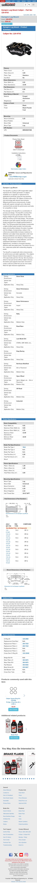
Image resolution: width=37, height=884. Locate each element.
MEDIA (24, 1)
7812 (24, 447)
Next (32, 763)
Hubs (20, 819)
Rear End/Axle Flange (9, 816)
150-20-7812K (8, 535)
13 (29, 778)
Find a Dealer (22, 839)
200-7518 (25, 643)
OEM (18, 1)
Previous (5, 763)
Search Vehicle (7, 811)
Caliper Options (6, 24)
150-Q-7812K (8, 562)
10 (22, 778)
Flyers (20, 795)
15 (33, 778)
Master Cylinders (23, 821)
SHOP (34, 1)
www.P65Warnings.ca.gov (18, 176)
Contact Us (6, 792)
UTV (13, 1)
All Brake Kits (6, 819)
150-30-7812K (8, 546)
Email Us (21, 845)
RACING (8, 1)
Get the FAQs (6, 832)
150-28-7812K (8, 543)
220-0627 (25, 667)
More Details (13, 709)
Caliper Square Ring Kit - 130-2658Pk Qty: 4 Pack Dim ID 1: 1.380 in (13, 701)
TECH (29, 1)
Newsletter (6, 800)
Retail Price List (23, 800)
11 (25, 778)
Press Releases (23, 798)
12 (27, 778)
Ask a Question (22, 842)
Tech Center (6, 839)
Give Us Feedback (8, 795)
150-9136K (8, 531)
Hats (20, 816)
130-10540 (26, 653)
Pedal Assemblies (23, 824)
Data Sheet (21, 792)
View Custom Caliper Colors (18, 169)
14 (31, 778)
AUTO (2, 1)
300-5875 (25, 660)
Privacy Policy (6, 803)
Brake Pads (22, 813)
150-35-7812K (8, 550)
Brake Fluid (14, 735)
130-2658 (25, 639)
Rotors (5, 824)
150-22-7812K (8, 539)
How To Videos (7, 837)
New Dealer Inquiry (8, 798)
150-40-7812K (8, 554)
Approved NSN (22, 803)
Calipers (5, 821)
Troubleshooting (7, 845)
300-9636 (25, 665)
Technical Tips (7, 842)
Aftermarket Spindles (8, 813)
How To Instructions (8, 834)
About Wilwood (7, 790)
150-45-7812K (8, 558)
